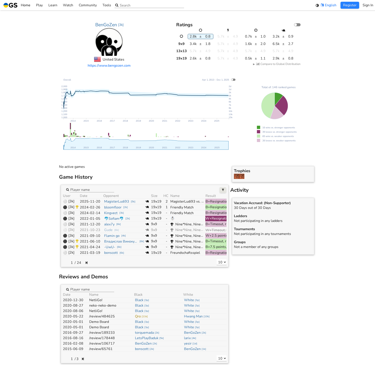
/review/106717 (102, 343)
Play (39, 5)
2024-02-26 (90, 207)
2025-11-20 (90, 201)
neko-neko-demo (102, 305)
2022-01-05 (90, 218)
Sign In (368, 5)
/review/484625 (102, 316)
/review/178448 (102, 338)
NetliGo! (95, 300)
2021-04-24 (90, 247)
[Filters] (223, 190)
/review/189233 (102, 332)
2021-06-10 (90, 241)
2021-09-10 (90, 235)
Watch (68, 5)
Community (88, 5)
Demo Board (99, 321)
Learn (52, 5)
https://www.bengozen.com (109, 65)
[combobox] (92, 189)
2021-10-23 (90, 230)
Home (25, 5)
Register (350, 5)
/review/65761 (101, 349)
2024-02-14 (90, 213)
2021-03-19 (90, 252)
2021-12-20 (90, 224)
